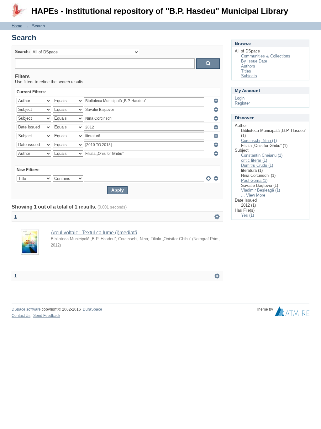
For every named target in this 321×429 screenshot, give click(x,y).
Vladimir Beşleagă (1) (260, 190)
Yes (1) (247, 215)
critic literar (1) (254, 160)
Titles (246, 71)
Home (17, 26)
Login (304, 7)
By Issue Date (254, 61)
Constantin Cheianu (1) (261, 155)
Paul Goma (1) (254, 180)
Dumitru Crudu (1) (257, 165)
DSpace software (26, 309)
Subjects (249, 75)
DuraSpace (92, 309)
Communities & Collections (265, 56)
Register (242, 103)
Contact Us (21, 315)
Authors (248, 66)
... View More (253, 195)
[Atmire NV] (292, 313)
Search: (22, 51)
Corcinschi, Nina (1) (259, 140)
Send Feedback (46, 315)
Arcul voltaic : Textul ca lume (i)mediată (94, 232)
